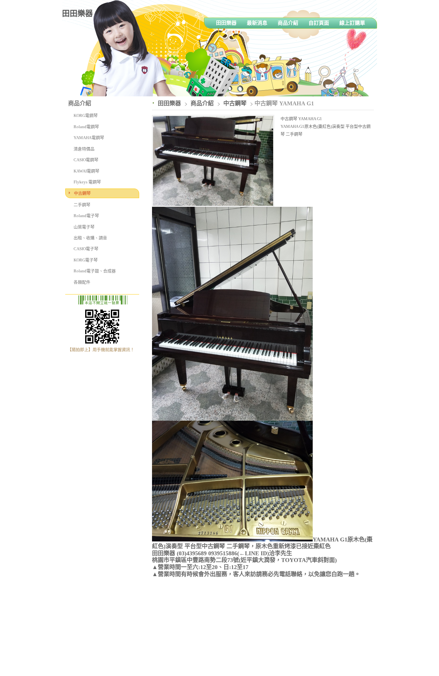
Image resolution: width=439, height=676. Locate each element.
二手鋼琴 (82, 204)
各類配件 (82, 282)
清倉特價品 (84, 148)
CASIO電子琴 (86, 248)
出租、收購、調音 (90, 237)
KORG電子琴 (86, 260)
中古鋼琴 (82, 193)
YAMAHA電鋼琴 (89, 137)
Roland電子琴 (86, 215)
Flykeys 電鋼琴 (87, 182)
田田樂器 (77, 13)
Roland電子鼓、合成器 (95, 270)
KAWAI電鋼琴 (86, 171)
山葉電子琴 (84, 226)
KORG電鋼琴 (86, 115)
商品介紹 (203, 103)
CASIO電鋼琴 (86, 159)
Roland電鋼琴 (86, 126)
